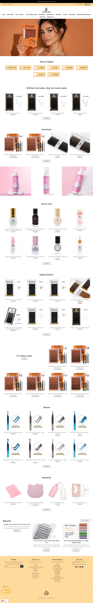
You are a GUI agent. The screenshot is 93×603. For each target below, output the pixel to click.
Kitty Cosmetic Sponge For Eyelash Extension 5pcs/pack (35, 503)
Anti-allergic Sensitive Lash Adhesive (35, 256)
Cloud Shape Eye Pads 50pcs (80, 502)
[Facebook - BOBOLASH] (76, 567)
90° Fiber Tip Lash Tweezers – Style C (35, 432)
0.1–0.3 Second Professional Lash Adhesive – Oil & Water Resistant (13, 229)
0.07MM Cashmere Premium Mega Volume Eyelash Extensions (13, 328)
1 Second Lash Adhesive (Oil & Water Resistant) (58, 229)
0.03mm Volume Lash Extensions (57, 299)
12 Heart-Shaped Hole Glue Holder (13, 502)
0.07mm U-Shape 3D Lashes (35, 113)
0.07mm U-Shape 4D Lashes (58, 113)
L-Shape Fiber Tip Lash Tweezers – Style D (13, 460)
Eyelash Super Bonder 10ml (80, 256)
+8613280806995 (76, 562)
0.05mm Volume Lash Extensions (13, 299)
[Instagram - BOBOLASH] (78, 567)
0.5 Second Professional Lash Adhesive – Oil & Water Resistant (35, 229)
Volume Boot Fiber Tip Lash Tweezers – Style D (57, 433)
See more (46, 118)
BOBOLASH (43, 598)
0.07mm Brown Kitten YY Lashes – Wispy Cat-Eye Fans (80, 155)
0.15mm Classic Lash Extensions (35, 327)
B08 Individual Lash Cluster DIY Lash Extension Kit (58, 394)
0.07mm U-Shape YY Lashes (13, 113)
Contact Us (83, 562)
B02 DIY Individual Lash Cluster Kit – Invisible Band (13, 155)
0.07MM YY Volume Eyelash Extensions (80, 327)
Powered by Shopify (50, 598)
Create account (81, 4)
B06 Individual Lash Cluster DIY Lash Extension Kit (13, 394)
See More (46, 263)
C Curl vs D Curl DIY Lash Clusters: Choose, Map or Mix (46, 541)
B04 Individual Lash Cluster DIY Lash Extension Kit (58, 367)
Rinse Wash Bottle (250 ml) (57, 502)
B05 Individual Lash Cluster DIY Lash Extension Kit (80, 367)
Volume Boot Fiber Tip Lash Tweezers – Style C (80, 433)
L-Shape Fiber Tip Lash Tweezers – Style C (35, 460)
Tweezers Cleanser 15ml (80, 229)
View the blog (85, 520)
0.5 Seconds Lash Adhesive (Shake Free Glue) (57, 257)
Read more (17, 530)
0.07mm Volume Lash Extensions (35, 299)
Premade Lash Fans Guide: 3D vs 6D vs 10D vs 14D (17, 524)
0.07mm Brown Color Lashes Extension (80, 299)
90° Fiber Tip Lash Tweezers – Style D (13, 432)
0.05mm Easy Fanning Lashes (57, 327)
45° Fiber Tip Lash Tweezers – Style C (80, 460)
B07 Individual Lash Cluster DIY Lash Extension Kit (35, 394)
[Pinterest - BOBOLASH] (80, 567)
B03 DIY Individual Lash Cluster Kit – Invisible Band (35, 155)
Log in (76, 4)
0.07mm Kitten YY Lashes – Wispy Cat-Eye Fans (57, 155)
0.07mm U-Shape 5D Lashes (80, 113)
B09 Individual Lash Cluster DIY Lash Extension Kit (80, 394)
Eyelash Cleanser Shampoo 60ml (13, 256)
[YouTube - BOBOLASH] (82, 567)
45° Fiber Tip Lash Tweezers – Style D (57, 460)
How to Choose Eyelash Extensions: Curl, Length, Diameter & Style (76, 541)
